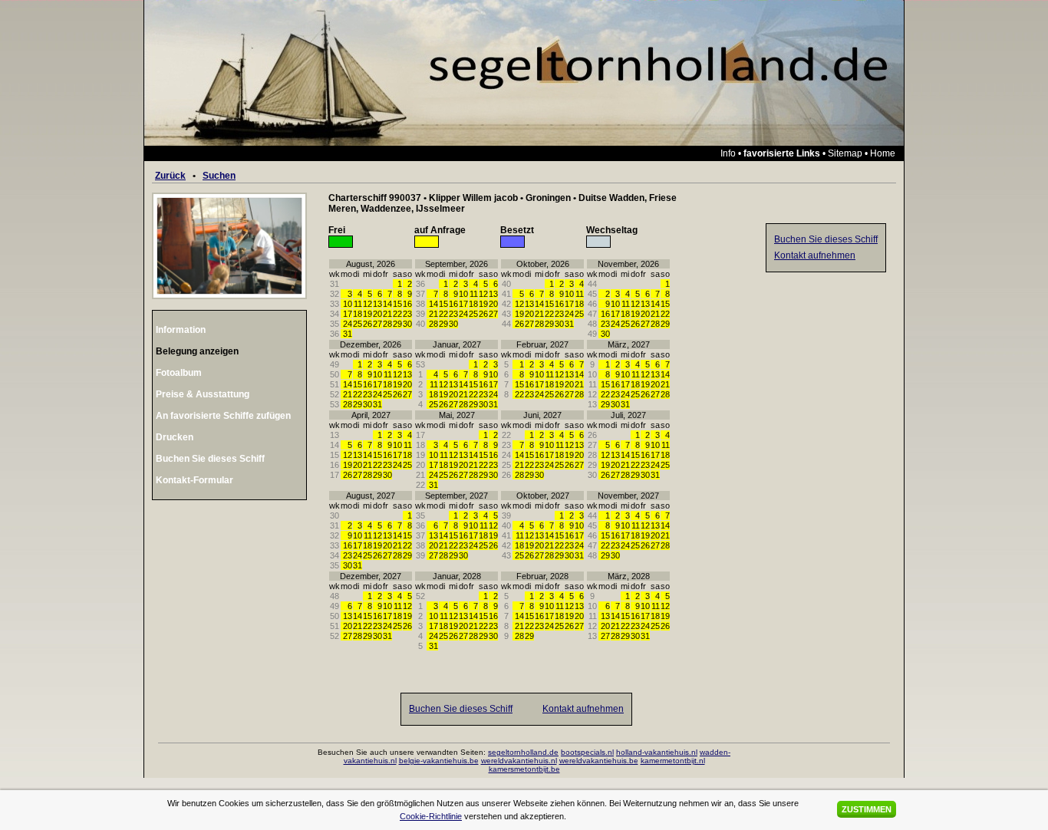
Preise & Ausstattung (202, 394)
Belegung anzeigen (197, 351)
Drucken (174, 437)
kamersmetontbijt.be (524, 769)
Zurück (170, 175)
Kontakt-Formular (194, 480)
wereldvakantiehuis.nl (519, 760)
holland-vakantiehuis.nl (656, 752)
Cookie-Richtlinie (431, 816)
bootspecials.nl (587, 752)
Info (728, 153)
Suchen (219, 175)
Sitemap (845, 153)
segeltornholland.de (523, 752)
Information (181, 329)
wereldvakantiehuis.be (598, 760)
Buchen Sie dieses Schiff (210, 458)
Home (882, 153)
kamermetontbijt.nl (673, 760)
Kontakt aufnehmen (583, 708)
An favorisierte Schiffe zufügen (223, 415)
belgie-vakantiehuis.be (439, 760)
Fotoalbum (179, 372)
